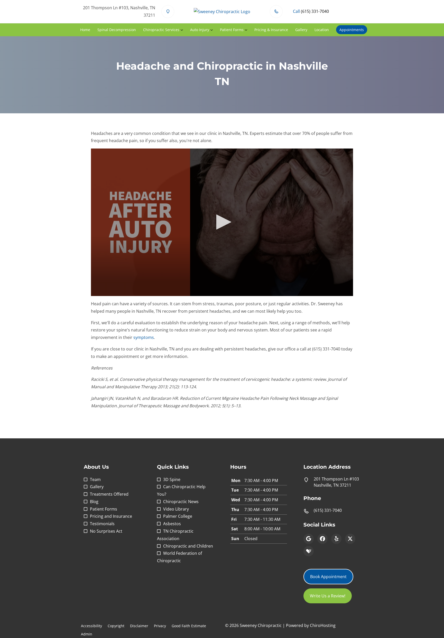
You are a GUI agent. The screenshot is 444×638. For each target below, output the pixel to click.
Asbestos (172, 523)
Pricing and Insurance (111, 516)
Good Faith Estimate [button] (189, 625)
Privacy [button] (160, 625)
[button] (222, 222)
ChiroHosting (323, 625)
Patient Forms (232, 29)
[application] (222, 222)
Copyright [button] (116, 625)
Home (85, 29)
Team (95, 479)
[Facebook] (322, 539)
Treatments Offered (109, 494)
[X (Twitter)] (350, 539)
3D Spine (171, 479)
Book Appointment (328, 576)
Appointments (351, 29)
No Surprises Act (106, 531)
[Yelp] (336, 539)
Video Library (176, 509)
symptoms (143, 337)
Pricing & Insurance (271, 29)
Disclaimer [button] (139, 625)
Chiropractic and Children (188, 546)
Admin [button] (86, 634)
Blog (94, 501)
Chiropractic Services (161, 29)
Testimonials (102, 523)
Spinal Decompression (116, 29)
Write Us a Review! (327, 596)
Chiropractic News (181, 501)
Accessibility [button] (91, 625)
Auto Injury (199, 29)
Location (321, 29)
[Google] (308, 539)
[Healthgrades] (308, 551)
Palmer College (177, 516)
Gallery (301, 29)
